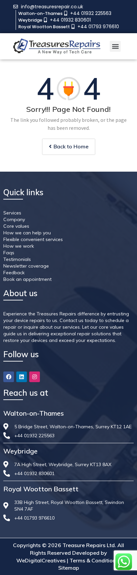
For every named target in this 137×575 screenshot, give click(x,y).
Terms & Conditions (93, 560)
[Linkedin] (21, 376)
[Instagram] (34, 376)
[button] (115, 46)
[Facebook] (8, 376)
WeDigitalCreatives (41, 560)
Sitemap (68, 567)
